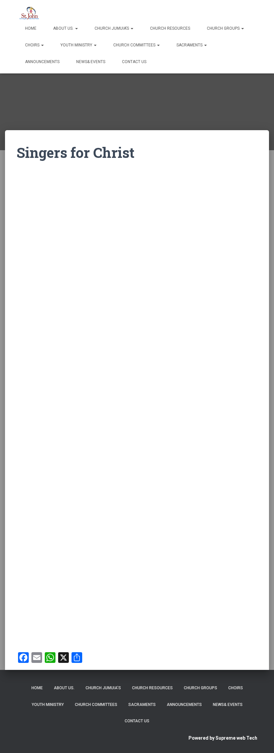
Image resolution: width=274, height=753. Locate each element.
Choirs (32, 45)
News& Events (90, 61)
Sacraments (189, 45)
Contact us (134, 61)
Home (30, 28)
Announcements (42, 61)
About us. (64, 28)
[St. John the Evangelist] (31, 11)
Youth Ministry (76, 45)
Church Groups (224, 28)
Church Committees (134, 45)
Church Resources (170, 28)
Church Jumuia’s (112, 28)
